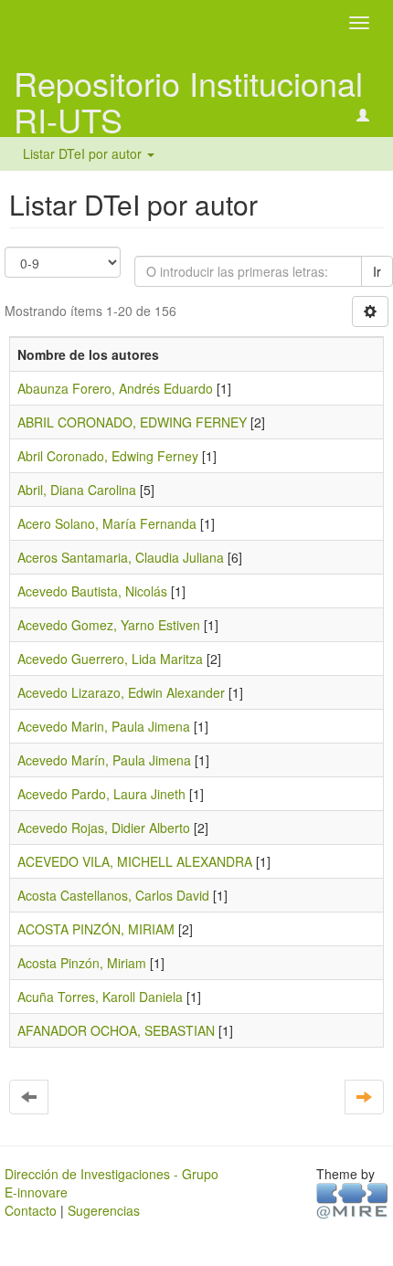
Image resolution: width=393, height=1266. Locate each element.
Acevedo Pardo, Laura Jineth (101, 794)
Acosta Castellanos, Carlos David (113, 895)
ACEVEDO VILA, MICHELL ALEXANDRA (134, 861)
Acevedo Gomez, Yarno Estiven (108, 625)
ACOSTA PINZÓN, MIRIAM (96, 929)
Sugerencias (104, 1210)
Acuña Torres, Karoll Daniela (100, 996)
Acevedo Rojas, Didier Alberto (103, 827)
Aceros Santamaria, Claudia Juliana (120, 557)
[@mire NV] (352, 1199)
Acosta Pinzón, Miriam (81, 963)
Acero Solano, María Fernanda (106, 523)
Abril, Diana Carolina (76, 489)
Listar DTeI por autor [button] (84, 153)
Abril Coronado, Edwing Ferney (107, 456)
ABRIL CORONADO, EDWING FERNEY (132, 422)
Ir (377, 271)
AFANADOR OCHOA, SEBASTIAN (116, 1030)
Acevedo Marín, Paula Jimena (104, 760)
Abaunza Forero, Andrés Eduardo (115, 388)
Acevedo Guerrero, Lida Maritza (110, 658)
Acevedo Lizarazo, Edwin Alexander (121, 692)
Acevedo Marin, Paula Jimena (103, 726)
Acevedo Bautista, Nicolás (92, 591)
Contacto (31, 1210)
